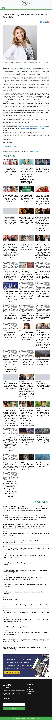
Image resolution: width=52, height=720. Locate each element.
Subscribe (13, 708)
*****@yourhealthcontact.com (10, 146)
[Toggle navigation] (3, 8)
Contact (29, 693)
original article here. (34, 151)
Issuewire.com (25, 68)
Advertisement (30, 691)
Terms (28, 687)
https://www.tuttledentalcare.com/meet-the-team (32, 128)
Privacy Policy (30, 689)
